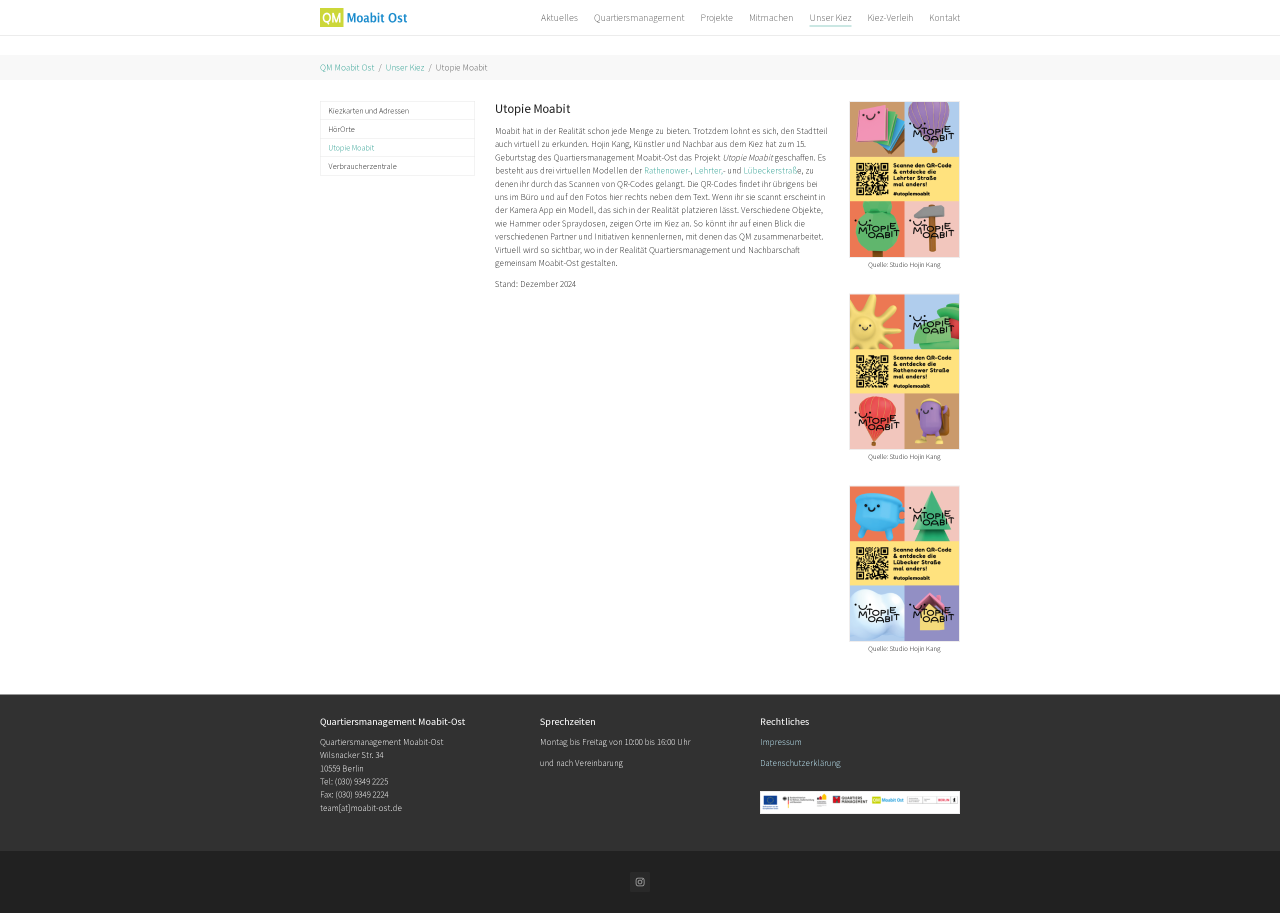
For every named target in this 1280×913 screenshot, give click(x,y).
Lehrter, (708, 170)
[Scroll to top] (1257, 889)
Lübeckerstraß (770, 170)
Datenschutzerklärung (800, 763)
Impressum (781, 742)
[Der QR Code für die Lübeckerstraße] (904, 564)
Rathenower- (667, 170)
